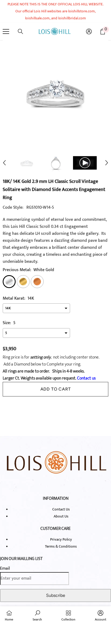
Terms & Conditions (61, 546)
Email (5, 568)
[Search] (20, 31)
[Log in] (88, 31)
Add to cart (55, 389)
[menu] (6, 31)
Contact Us (61, 509)
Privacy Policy (61, 539)
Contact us (86, 378)
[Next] (107, 163)
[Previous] (4, 163)
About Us (61, 516)
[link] (37, 615)
